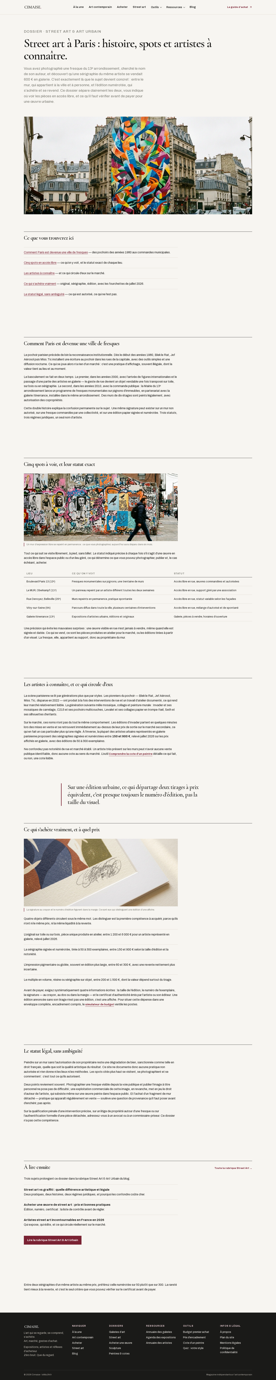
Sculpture (115, 1348)
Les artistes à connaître (39, 273)
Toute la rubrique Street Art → (233, 1168)
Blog (193, 7)
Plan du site (227, 1337)
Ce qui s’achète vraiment (40, 283)
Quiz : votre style (193, 1348)
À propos (225, 1332)
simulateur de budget (99, 1004)
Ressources (174, 7)
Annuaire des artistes (159, 1342)
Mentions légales (230, 1342)
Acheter (122, 7)
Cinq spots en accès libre (40, 262)
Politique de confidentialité (229, 1350)
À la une (78, 7)
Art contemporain (100, 7)
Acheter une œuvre (120, 1342)
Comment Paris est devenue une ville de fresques (56, 252)
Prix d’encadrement (194, 1337)
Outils (155, 7)
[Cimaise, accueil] (33, 7)
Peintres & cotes (119, 1353)
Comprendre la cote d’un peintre (130, 754)
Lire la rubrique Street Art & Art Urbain (52, 1240)
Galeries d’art (117, 1332)
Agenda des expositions (161, 1337)
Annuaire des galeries (159, 1332)
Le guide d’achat (237, 7)
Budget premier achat (196, 1332)
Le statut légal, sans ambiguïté (44, 294)
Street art (139, 7)
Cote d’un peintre (193, 1342)
